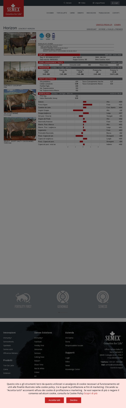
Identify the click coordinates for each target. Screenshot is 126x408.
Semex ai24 (8, 349)
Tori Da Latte (62, 13)
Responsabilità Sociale (74, 345)
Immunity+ (7, 338)
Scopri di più (90, 393)
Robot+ (37, 361)
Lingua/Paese (99, 3)
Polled (36, 372)
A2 (35, 376)
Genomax (38, 349)
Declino (73, 400)
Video (82, 3)
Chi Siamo (50, 13)
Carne (72, 13)
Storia (67, 341)
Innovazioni (91, 13)
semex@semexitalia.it (114, 365)
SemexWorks (8, 341)
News (67, 365)
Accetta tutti (54, 400)
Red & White (39, 368)
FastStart (38, 341)
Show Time (38, 364)
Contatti (115, 13)
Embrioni (6, 373)
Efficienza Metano (10, 353)
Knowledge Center (72, 369)
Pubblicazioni (104, 13)
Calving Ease (39, 357)
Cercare (68, 3)
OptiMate (7, 345)
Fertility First (39, 345)
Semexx (37, 353)
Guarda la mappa (116, 368)
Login (115, 3)
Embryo (81, 13)
